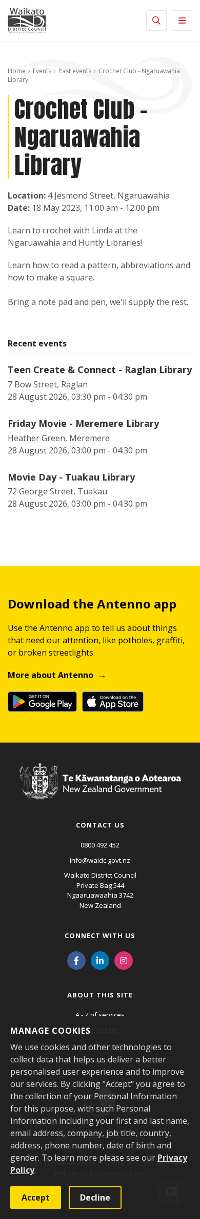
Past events (74, 71)
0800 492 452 (100, 845)
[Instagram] (123, 959)
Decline (95, 1197)
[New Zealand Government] (100, 790)
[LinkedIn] (100, 959)
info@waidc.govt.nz (100, 860)
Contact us (100, 825)
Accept (36, 1197)
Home (17, 71)
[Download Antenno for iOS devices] (113, 701)
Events (42, 71)
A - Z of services (100, 1014)
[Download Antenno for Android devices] (42, 701)
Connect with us (100, 935)
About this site (100, 994)
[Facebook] (76, 959)
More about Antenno (50, 675)
